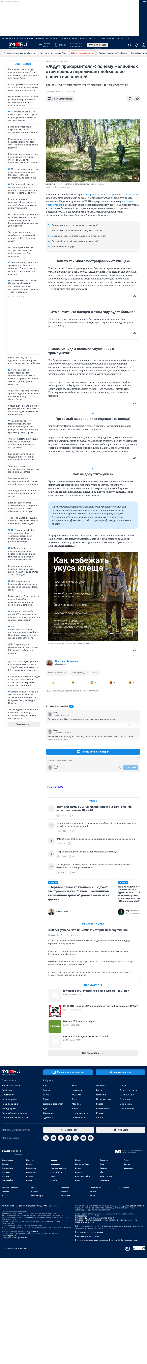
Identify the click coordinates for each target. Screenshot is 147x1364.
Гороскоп (94, 38)
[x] (76, 1138)
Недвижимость (10, 38)
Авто (45, 1085)
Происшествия (103, 1099)
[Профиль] (143, 45)
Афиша (83, 38)
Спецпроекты (127, 1108)
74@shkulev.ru (32, 1232)
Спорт (123, 1085)
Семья (99, 1117)
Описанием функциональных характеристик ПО (94, 1218)
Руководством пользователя (87, 1216)
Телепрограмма (69, 38)
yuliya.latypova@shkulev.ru (133, 1206)
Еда (45, 1108)
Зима (74, 1085)
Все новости (24, 63)
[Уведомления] (136, 45)
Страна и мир (127, 1094)
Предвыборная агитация (14, 1113)
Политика (101, 1094)
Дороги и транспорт (53, 1104)
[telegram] (46, 1138)
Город (46, 1099)
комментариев (62, 98)
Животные (48, 1113)
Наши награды (9, 1099)
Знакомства (41, 38)
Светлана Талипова (66, 661)
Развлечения (103, 1108)
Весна (46, 1094)
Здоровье (48, 1117)
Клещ (95, 673)
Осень (99, 1090)
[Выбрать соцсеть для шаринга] (137, 99)
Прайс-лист (7, 1090)
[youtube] (83, 1138)
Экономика (126, 1104)
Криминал (77, 1090)
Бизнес (46, 1090)
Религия (100, 1113)
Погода (54, 38)
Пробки (60, 45)
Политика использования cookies (89, 1232)
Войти (56, 769)
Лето (74, 1099)
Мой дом (76, 1104)
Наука (75, 1108)
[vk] (53, 1138)
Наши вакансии (10, 1104)
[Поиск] (129, 45)
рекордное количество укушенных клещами (111, 194)
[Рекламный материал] (97, 45)
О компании (8, 1094)
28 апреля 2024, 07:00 (55, 91)
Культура (76, 1094)
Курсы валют (109, 38)
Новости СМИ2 (54, 787)
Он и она (100, 1085)
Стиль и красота (128, 1090)
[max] (68, 1138)
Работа (99, 1104)
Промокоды (26, 38)
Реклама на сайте (11, 1085)
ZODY (128, 38)
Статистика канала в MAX (15, 1117)
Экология (125, 1099)
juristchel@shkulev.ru (10, 1236)
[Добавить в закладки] (130, 99)
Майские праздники (57, 673)
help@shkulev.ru (20, 1238)
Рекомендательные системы (87, 1236)
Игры (120, 38)
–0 (137, 725)
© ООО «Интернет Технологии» (15, 1248)
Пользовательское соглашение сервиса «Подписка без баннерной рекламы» (106, 1240)
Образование (78, 1117)
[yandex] (91, 1138)
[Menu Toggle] (3, 45)
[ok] (61, 1138)
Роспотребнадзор (80, 673)
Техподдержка (9, 1108)
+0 (129, 725)
